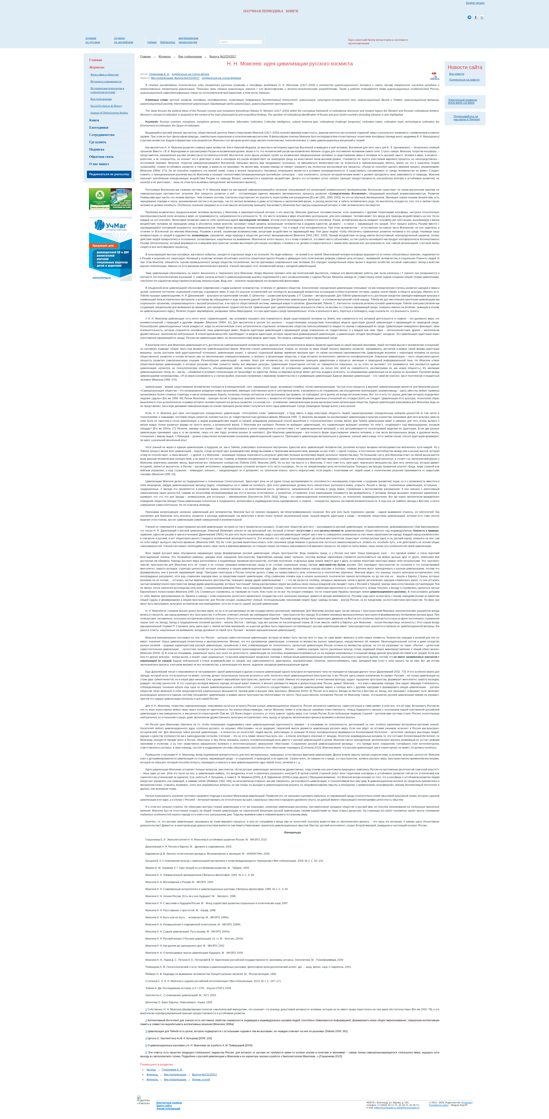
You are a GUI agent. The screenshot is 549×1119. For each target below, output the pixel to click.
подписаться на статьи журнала (221, 78)
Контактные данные (169, 1102)
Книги (94, 119)
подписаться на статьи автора (190, 74)
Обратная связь (101, 156)
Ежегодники (98, 127)
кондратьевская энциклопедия (188, 40)
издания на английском (123, 40)
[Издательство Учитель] (110, 208)
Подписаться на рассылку (109, 174)
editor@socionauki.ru (385, 1107)
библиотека (167, 42)
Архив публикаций (168, 1108)
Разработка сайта (438, 1105)
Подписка (96, 149)
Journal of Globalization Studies (109, 112)
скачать (434, 78)
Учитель (466, 1102)
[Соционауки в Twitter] (481, 17)
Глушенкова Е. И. (159, 74)
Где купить (97, 141)
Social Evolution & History (106, 106)
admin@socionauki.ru (408, 1107)
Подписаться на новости (464, 79)
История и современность (106, 81)
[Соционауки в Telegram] (469, 17)
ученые (152, 42)
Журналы (96, 67)
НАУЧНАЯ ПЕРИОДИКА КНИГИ (270, 11)
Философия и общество (104, 74)
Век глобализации (101, 99)
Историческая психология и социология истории (107, 90)
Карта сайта (164, 1105)
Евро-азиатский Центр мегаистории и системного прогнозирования (378, 41)
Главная (95, 59)
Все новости (456, 73)
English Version (475, 3)
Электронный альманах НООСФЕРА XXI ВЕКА (462, 101)
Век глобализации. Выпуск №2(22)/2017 (175, 78)
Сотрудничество (102, 134)
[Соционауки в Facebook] (475, 17)
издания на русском (93, 40)
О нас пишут (99, 163)
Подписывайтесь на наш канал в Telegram (467, 118)
